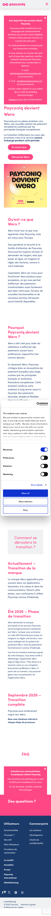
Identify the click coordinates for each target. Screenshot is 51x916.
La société (9, 860)
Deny (25, 509)
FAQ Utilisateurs (11, 844)
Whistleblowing (11, 882)
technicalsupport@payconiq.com (25, 73)
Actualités (8, 864)
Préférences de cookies (13, 907)
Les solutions (35, 830)
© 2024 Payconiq (11, 904)
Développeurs (36, 834)
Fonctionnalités (11, 830)
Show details (37, 484)
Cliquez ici (13, 99)
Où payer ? (9, 834)
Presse (7, 869)
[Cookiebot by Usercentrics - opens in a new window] (36, 404)
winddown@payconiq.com (29, 80)
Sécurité (8, 839)
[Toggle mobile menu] (47, 4)
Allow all (25, 493)
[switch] (44, 458)
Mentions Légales (28, 904)
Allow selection (25, 501)
